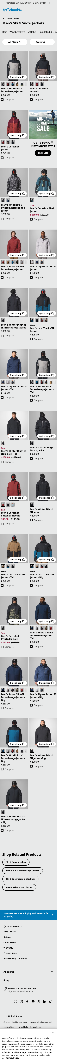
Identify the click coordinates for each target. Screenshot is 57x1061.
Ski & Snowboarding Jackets (20, 879)
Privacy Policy (35, 1027)
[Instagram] (15, 1001)
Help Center (9, 931)
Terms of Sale (22, 1027)
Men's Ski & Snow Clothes (19, 887)
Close (53, 1032)
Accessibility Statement (15, 958)
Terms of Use (9, 1027)
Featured (40, 42)
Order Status (10, 942)
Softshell (32, 32)
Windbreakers (17, 32)
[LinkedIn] (45, 1001)
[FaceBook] (27, 1001)
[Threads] (21, 1001)
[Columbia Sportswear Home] (12, 10)
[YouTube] (33, 1001)
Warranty (8, 947)
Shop (6, 980)
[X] (39, 1001)
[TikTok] (50, 1001)
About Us (9, 971)
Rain (4, 32)
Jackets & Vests (12, 18)
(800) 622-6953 (14, 926)
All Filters (13, 42)
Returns (7, 937)
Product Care (10, 953)
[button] (20, 990)
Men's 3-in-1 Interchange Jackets (22, 870)
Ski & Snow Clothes (16, 862)
